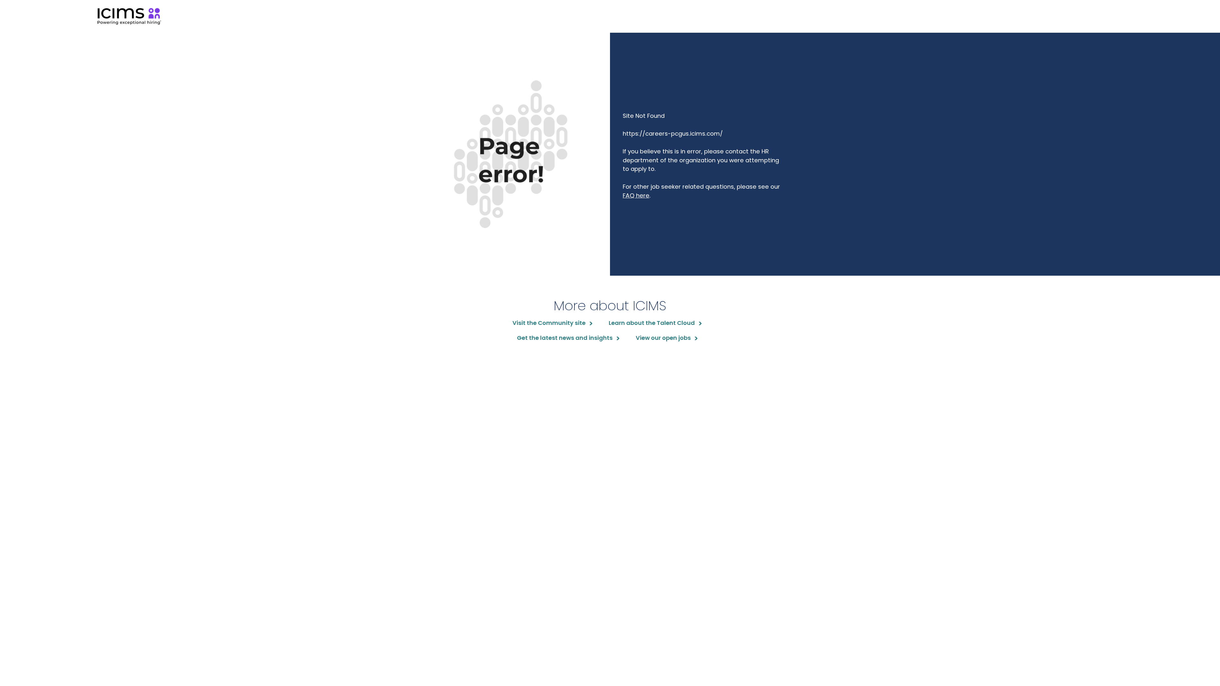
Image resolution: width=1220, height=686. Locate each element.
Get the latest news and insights (565, 338)
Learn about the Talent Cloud (652, 323)
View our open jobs (663, 338)
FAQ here (636, 195)
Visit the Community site (549, 323)
